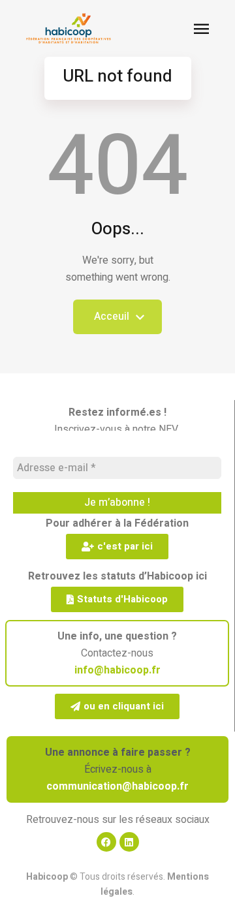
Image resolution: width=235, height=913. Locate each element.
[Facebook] (106, 842)
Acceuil (111, 321)
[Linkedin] (129, 842)
